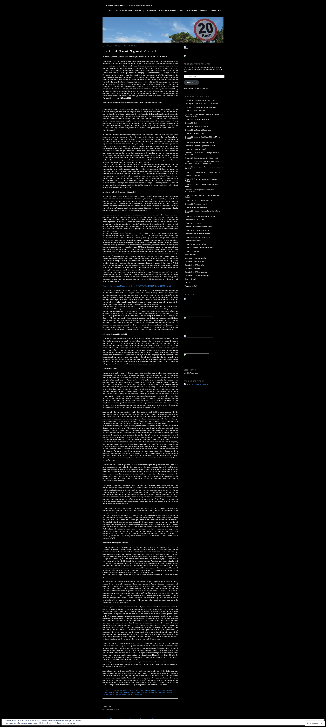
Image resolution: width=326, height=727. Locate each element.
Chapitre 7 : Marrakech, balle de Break (198, 227)
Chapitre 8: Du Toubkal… (193, 223)
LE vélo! (188, 282)
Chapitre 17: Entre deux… (194, 176)
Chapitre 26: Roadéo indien (194, 133)
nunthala (156, 692)
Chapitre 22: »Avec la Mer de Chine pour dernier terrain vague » (202, 153)
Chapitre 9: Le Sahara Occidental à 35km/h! (200, 216)
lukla (138, 692)
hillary (110, 692)
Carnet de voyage (150, 10)
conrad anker (161, 690)
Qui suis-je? (138, 10)
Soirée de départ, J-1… (193, 255)
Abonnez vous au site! (197, 64)
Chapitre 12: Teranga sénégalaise (196, 204)
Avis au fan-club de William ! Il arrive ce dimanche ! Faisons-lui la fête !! (202, 115)
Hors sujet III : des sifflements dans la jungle (200, 100)
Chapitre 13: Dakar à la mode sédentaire (199, 200)
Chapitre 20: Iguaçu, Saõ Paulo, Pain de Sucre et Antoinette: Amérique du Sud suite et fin (202, 162)
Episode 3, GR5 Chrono (193, 269)
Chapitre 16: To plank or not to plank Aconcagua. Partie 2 (201, 180)
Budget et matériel (191, 10)
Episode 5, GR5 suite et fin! (194, 262)
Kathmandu (119, 692)
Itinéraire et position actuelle (167, 10)
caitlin (141, 690)
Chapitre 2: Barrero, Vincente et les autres (199, 248)
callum (146, 690)
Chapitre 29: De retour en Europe (196, 126)
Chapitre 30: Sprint (191, 123)
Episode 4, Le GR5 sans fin (194, 265)
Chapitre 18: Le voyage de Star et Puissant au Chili (202, 172)
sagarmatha (162, 692)
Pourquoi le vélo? (191, 286)
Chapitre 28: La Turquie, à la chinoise (198, 130)
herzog (106, 692)
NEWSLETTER (191, 83)
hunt (114, 692)
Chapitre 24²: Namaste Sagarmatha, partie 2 (200, 142)
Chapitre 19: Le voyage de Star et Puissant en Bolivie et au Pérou (204, 168)
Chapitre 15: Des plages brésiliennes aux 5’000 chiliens (199, 191)
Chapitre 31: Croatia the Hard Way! (197, 119)
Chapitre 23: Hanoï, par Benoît (195, 149)
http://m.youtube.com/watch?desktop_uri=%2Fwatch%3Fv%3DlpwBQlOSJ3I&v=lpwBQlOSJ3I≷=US (137, 286)
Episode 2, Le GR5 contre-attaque (196, 272)
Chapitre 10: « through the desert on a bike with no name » (202, 212)
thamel (124, 694)
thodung (129, 694)
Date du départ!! (190, 279)
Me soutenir (203, 10)
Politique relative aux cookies (65, 723)
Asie (121, 690)
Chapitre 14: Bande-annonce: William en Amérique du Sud (202, 196)
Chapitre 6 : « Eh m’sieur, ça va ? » (197, 230)
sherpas (169, 692)
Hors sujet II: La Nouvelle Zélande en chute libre (201, 104)
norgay (151, 692)
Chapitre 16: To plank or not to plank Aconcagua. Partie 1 (201, 185)
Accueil (110, 10)
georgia (168, 690)
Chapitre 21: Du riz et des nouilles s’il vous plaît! (201, 158)
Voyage (125, 690)
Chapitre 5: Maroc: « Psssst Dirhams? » (198, 234)
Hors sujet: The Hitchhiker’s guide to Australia (200, 107)
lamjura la (134, 692)
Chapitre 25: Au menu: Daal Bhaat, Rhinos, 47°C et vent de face (202, 138)
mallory (143, 692)
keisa (125, 692)
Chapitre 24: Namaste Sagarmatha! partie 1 (129, 51)
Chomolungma (152, 690)
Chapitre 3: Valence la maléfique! (196, 244)
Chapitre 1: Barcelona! (192, 251)
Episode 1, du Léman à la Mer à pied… (198, 276)
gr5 (172, 690)
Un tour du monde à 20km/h (123, 10)
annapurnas (135, 690)
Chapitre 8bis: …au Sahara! (194, 220)
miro (146, 692)
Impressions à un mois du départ (196, 258)
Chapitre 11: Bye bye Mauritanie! (196, 207)
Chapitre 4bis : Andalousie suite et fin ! (198, 237)
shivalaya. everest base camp (112, 694)
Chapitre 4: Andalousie (193, 241)
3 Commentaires (137, 694)
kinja (128, 692)
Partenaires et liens (216, 10)
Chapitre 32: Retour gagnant (195, 111)
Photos (181, 10)
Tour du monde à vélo (114, 5)
